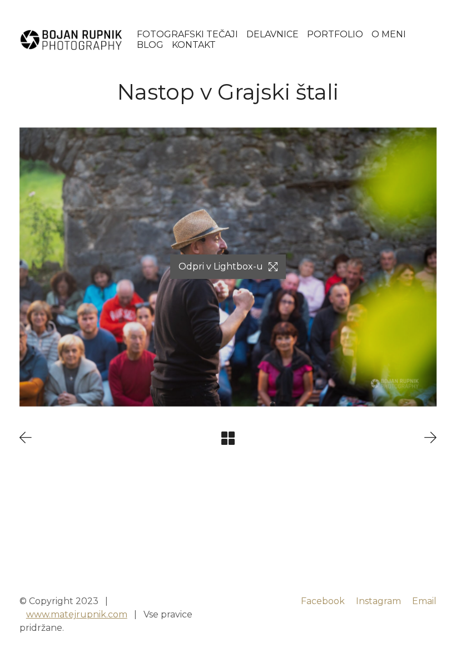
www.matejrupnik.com (76, 614)
